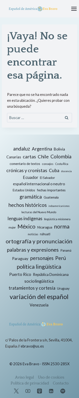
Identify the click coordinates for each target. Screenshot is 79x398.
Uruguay (63, 288)
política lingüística (39, 266)
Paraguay (20, 258)
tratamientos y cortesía (32, 288)
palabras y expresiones (33, 250)
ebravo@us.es (32, 346)
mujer (12, 227)
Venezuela (39, 305)
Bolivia (59, 149)
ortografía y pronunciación (39, 241)
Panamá (65, 250)
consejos (47, 164)
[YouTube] (28, 391)
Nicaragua (44, 227)
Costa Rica (61, 164)
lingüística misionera (57, 219)
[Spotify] (63, 391)
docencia (66, 171)
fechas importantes (51, 190)
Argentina (42, 148)
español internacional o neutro (39, 183)
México (26, 226)
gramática (31, 197)
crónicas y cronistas (26, 170)
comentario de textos (25, 164)
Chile (43, 156)
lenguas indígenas (24, 218)
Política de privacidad (30, 383)
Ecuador (30, 177)
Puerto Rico (20, 274)
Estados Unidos (24, 190)
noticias (33, 234)
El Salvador (47, 178)
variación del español (39, 296)
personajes (42, 258)
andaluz (21, 149)
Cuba (54, 170)
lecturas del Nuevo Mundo (39, 212)
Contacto (61, 383)
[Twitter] (16, 391)
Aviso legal (24, 377)
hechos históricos (27, 205)
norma (62, 226)
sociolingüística (39, 281)
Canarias (13, 157)
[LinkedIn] (51, 391)
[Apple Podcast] (39, 391)
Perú (60, 258)
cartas (29, 156)
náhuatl (45, 234)
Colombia (61, 156)
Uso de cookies (51, 377)
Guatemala (51, 197)
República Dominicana (51, 274)
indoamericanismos (59, 205)
